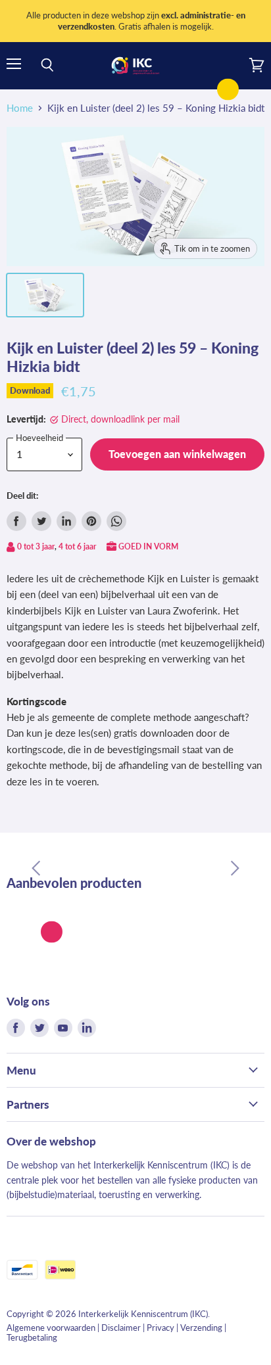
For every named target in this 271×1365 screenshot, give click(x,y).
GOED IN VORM (148, 546)
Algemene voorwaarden (51, 1327)
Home (20, 108)
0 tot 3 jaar (36, 546)
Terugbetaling (32, 1337)
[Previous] (36, 868)
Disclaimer (121, 1327)
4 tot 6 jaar (77, 546)
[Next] (235, 868)
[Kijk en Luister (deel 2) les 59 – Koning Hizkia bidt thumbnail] (45, 295)
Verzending (201, 1327)
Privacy (160, 1327)
